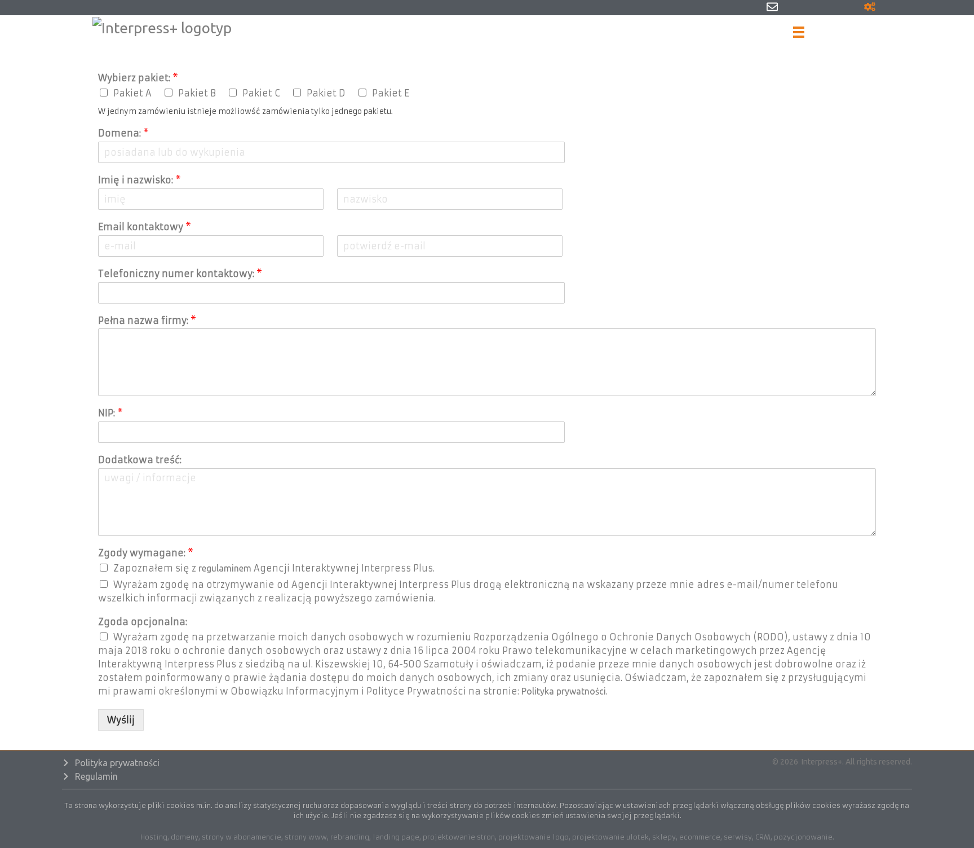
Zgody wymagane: (145, 553)
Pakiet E (390, 93)
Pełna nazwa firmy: (147, 320)
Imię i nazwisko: (139, 180)
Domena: (123, 133)
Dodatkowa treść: (139, 459)
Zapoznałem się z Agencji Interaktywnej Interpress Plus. (274, 568)
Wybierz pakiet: (138, 78)
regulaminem (224, 568)
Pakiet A (132, 93)
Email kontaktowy (144, 226)
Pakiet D (326, 93)
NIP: (110, 413)
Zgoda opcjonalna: (142, 621)
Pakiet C (261, 93)
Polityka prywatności (563, 691)
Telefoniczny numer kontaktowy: (180, 273)
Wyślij (121, 720)
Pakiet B (197, 93)
